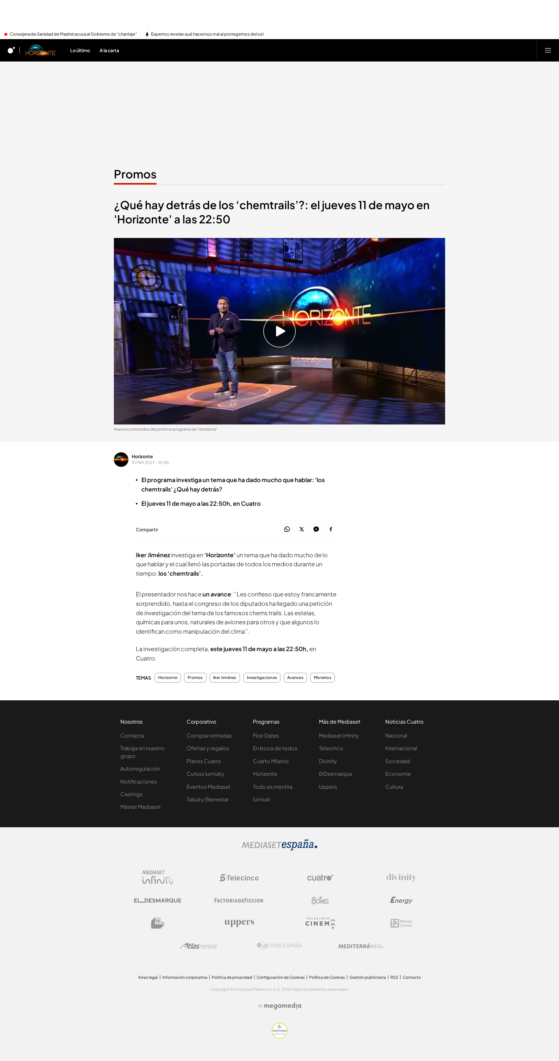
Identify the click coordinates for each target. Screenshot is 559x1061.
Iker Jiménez (224, 678)
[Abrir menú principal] (548, 50)
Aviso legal (148, 977)
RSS (394, 977)
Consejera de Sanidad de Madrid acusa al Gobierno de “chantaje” (73, 34)
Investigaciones (262, 678)
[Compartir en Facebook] (330, 530)
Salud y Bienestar (208, 799)
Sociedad (397, 761)
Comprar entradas (209, 735)
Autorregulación (140, 768)
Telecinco (331, 748)
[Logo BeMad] (158, 923)
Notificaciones (138, 781)
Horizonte (142, 456)
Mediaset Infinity (339, 735)
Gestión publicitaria (367, 977)
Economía (398, 773)
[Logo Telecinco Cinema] (320, 923)
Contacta (132, 735)
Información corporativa (184, 977)
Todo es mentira (272, 786)
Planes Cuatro (204, 761)
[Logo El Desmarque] (157, 900)
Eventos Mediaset (209, 786)
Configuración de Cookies (281, 977)
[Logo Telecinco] (239, 878)
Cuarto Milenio (271, 761)
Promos (135, 174)
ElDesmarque (335, 773)
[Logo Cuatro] (320, 878)
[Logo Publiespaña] (279, 946)
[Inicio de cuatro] (11, 50)
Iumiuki (261, 799)
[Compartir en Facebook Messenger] (316, 530)
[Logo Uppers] (239, 923)
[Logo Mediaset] (279, 848)
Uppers (328, 786)
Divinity (328, 761)
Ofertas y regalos (208, 748)
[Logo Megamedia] (282, 1006)
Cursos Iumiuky (205, 773)
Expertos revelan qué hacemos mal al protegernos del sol (207, 34)
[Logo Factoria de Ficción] (239, 900)
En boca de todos (275, 748)
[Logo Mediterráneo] (360, 945)
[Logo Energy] (401, 900)
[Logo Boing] (320, 900)
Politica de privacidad (232, 977)
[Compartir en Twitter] (301, 530)
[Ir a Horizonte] (40, 50)
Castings (131, 794)
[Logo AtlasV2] (198, 946)
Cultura (394, 786)
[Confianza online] (280, 1036)
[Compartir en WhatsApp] (287, 530)
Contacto (412, 977)
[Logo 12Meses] (401, 923)
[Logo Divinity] (401, 878)
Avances (295, 678)
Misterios (322, 678)
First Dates (266, 735)
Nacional (396, 735)
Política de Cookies (327, 977)
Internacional (401, 748)
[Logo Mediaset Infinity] (157, 878)
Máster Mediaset (140, 806)
